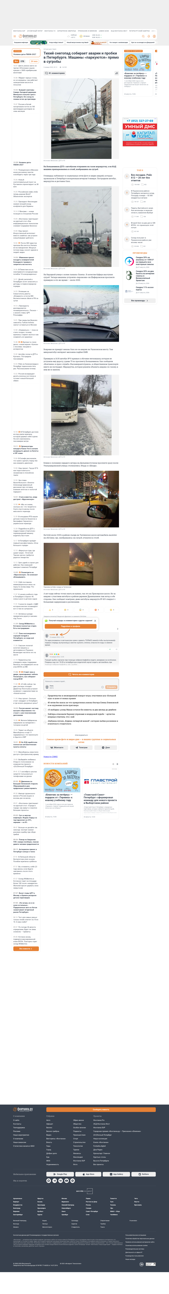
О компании (18, 1139)
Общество (77, 1124)
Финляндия (78, 1157)
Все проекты (98, 1164)
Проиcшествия (79, 1135)
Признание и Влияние (87, 31)
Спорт (75, 1139)
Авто (48, 1120)
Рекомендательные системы (134, 1249)
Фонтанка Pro (99, 1120)
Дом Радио (97, 1150)
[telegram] (54, 1180)
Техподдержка (19, 1128)
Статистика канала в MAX (23, 1146)
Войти (52, 688)
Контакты (17, 1124)
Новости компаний (56, 763)
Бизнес (49, 1128)
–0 (116, 649)
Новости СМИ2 (51, 756)
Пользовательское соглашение (135, 1235)
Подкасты (77, 1131)
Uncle (51, 654)
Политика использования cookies (136, 1245)
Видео (48, 1135)
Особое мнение (79, 1128)
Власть (49, 1142)
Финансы (77, 1153)
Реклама (16, 1131)
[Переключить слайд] (155, 62)
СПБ (22, 61)
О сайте (16, 1120)
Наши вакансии (19, 1142)
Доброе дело (51, 1153)
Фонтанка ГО (49, 31)
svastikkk (52, 634)
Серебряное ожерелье (66, 31)
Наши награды (130, 1259)
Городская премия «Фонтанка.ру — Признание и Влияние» (117, 1131)
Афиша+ (49, 1124)
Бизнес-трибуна (52, 1131)
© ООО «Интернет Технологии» (70, 1263)
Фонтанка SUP (19, 31)
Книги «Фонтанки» (101, 1142)
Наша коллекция (100, 1139)
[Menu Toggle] (14, 36)
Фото (75, 1164)
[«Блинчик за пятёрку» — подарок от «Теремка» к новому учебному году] (62, 780)
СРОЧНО (17, 51)
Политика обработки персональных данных (139, 1238)
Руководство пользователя (134, 1256)
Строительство (79, 1142)
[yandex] (72, 1180)
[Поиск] (143, 36)
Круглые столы (99, 1157)
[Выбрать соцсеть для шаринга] (116, 73)
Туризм (76, 1150)
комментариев (57, 73)
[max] (48, 1180)
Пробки (85, 36)
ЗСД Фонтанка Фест (119, 31)
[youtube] (66, 1180)
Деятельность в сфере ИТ (133, 1252)
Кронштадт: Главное (101, 1153)
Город (48, 1150)
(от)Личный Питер (35, 31)
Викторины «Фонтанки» (56, 1139)
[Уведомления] (149, 36)
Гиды (48, 1146)
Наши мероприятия (21, 1135)
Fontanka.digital (99, 1146)
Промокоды (140, 253)
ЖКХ (48, 1161)
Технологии (78, 1146)
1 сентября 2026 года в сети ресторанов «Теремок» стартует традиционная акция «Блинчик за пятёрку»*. (59, 806)
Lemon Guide (104, 31)
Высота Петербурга (101, 1161)
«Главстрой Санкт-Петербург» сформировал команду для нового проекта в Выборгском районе (100, 798)
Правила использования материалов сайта (139, 1242)
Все (16, 61)
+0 (110, 649)
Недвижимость (52, 1164)
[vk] (60, 1180)
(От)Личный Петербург (102, 1135)
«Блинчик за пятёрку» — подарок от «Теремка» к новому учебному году (58, 797)
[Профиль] (154, 36)
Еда (47, 1157)
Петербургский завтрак (139, 31)
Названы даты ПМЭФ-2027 (24, 54)
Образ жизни (78, 1120)
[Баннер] (38, 42)
